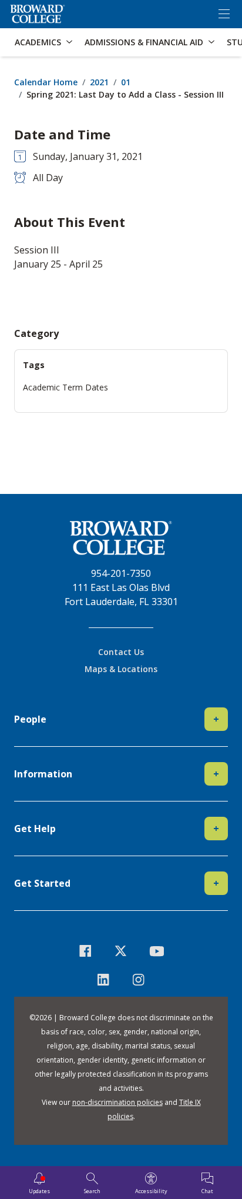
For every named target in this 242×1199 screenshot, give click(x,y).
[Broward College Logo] (37, 14)
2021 (99, 82)
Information (116, 773)
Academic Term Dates (65, 387)
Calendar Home (46, 82)
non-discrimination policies (117, 1102)
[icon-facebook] (85, 951)
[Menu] (223, 14)
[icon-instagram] (139, 980)
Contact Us (121, 651)
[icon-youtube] (156, 951)
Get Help (116, 828)
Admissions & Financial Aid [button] (144, 42)
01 (125, 82)
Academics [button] (38, 42)
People (116, 719)
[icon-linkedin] (103, 980)
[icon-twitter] (121, 951)
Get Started (116, 883)
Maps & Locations (121, 668)
